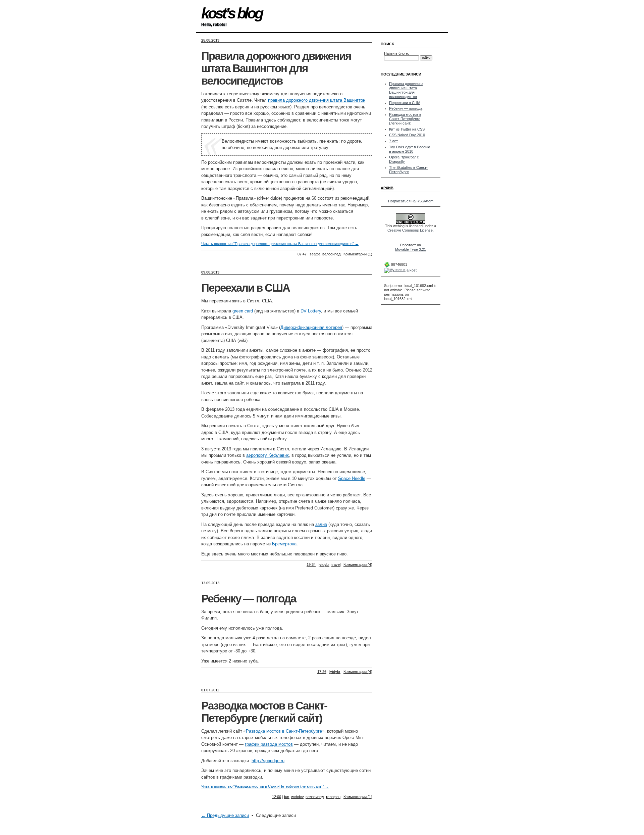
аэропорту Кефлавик (267, 455)
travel (335, 564)
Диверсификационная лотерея (311, 327)
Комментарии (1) (357, 254)
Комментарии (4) (357, 564)
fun (286, 797)
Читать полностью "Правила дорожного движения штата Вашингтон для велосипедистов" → (280, 244)
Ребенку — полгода (248, 599)
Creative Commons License (410, 230)
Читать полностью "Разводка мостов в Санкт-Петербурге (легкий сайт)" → (265, 786)
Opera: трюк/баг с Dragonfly (404, 159)
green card (242, 310)
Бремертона (284, 543)
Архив (387, 188)
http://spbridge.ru (268, 760)
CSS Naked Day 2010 (407, 135)
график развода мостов (269, 744)
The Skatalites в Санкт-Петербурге (408, 169)
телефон (333, 797)
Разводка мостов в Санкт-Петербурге (284, 731)
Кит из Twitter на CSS (407, 129)
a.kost (411, 270)
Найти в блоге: (396, 53)
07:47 (302, 254)
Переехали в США (245, 288)
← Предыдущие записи (225, 815)
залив (321, 524)
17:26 (321, 672)
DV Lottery (311, 310)
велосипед (331, 254)
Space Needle (351, 478)
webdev (297, 797)
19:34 (311, 564)
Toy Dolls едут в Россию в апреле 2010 (409, 149)
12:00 (276, 797)
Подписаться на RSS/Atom (410, 201)
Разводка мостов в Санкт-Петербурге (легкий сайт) (264, 712)
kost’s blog (231, 13)
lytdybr (324, 564)
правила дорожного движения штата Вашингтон (316, 100)
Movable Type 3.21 (410, 249)
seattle (315, 254)
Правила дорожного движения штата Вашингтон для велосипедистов (276, 68)
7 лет (393, 141)
